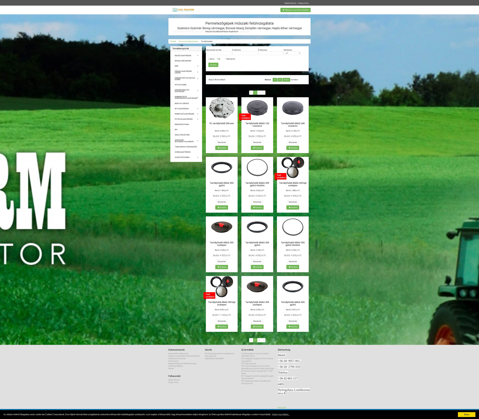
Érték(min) (236, 50)
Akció (212, 59)
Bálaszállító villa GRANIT (214, 359)
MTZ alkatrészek (182, 109)
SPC (176, 130)
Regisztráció (304, 3)
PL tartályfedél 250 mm (222, 123)
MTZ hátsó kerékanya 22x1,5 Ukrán (255, 366)
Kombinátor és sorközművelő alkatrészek (186, 97)
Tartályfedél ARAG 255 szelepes (222, 243)
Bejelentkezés (290, 3)
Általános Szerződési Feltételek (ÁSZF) (184, 356)
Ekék (176, 66)
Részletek (222, 142)
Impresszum (173, 361)
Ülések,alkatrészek (182, 152)
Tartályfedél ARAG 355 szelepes (257, 303)
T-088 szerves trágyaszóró (186, 147)
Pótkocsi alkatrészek (184, 119)
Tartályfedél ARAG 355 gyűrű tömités (293, 243)
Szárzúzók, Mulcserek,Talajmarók (184, 140)
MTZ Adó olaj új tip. (248, 364)
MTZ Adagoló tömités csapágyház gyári (257, 376)
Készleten (231, 59)
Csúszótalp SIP (247, 378)
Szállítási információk (177, 359)
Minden (286, 80)
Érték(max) (262, 50)
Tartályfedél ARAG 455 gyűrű (293, 303)
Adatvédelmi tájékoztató (178, 354)
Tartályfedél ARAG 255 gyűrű (222, 184)
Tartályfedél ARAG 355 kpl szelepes (221, 303)
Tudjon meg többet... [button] (281, 414)
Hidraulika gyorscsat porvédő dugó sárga (257, 369)
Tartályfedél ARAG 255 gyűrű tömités (257, 184)
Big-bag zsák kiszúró (183, 61)
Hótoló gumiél (181, 85)
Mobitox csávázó (182, 103)
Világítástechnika (182, 157)
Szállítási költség (182, 135)
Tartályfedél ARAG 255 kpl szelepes (292, 184)
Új (219, 59)
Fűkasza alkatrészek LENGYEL (183, 72)
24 (280, 80)
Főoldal (173, 41)
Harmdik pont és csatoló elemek (185, 78)
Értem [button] (466, 415)
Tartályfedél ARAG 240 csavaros (293, 124)
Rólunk (171, 369)
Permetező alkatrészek (188, 41)
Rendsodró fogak (182, 124)
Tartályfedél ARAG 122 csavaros (257, 124)
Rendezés (288, 50)
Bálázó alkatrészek (183, 55)
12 (275, 80)
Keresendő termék (214, 50)
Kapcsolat (282, 408)
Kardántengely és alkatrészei (182, 90)
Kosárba (223, 148)
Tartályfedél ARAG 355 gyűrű (257, 243)
